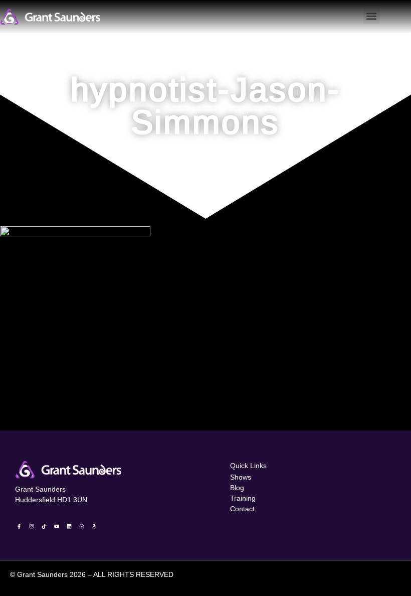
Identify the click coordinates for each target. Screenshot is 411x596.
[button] (371, 16)
